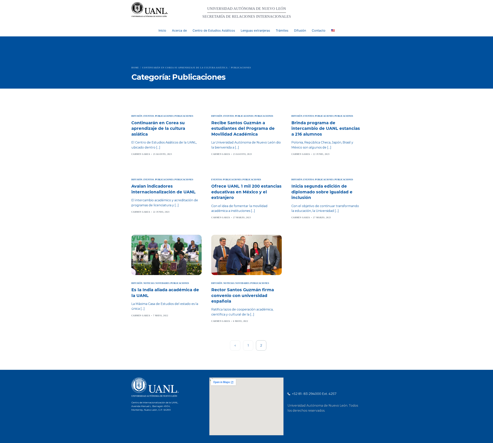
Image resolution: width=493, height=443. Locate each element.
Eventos (148, 116)
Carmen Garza (140, 154)
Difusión (137, 116)
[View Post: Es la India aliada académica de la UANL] (166, 255)
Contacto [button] (318, 30)
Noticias (149, 283)
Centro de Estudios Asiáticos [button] (214, 30)
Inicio (162, 30)
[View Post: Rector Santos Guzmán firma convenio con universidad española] (246, 255)
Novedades (162, 283)
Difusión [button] (300, 30)
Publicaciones (164, 116)
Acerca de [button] (179, 30)
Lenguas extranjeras (255, 30)
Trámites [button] (282, 30)
